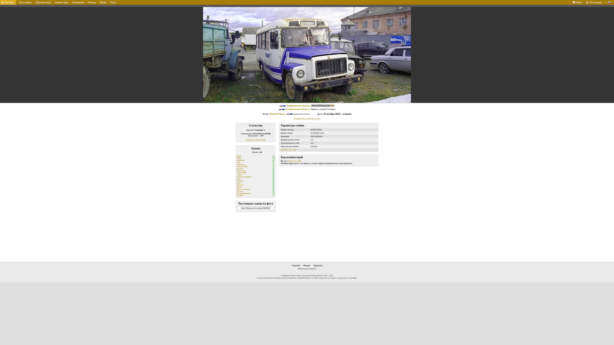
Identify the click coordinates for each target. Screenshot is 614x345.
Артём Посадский (244, 177)
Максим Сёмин (277, 114)
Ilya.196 (240, 168)
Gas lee (240, 191)
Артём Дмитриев (243, 193)
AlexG (239, 156)
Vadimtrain (241, 160)
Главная (296, 265)
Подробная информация (256, 140)
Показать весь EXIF (289, 150)
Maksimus (241, 164)
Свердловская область (298, 105)
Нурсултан (241, 171)
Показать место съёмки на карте (307, 118)
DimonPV (240, 185)
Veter (239, 162)
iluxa (238, 179)
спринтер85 (241, 173)
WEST (239, 187)
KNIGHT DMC (242, 166)
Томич (239, 175)
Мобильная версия (307, 269)
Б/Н (332, 105)
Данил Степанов (243, 189)
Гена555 (240, 195)
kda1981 (240, 181)
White (239, 158)
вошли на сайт (294, 161)
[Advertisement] (307, 237)
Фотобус (9, 2)
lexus (239, 183)
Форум (306, 265)
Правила (318, 265)
